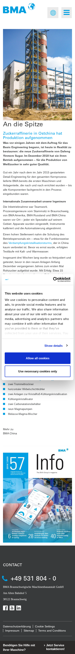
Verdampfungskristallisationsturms (30, 242)
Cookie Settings (45, 626)
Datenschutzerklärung (17, 626)
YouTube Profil (12, 608)
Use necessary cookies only (37, 371)
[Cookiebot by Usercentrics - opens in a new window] (53, 279)
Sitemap (29, 630)
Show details (53, 345)
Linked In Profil (18, 608)
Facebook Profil (5, 608)
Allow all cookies (37, 358)
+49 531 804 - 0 (33, 578)
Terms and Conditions (52, 630)
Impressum (12, 630)
